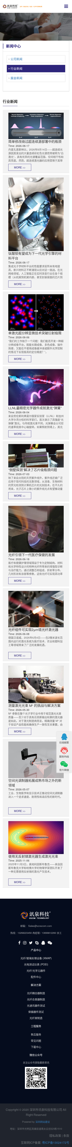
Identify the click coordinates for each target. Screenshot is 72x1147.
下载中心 (36, 1047)
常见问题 (36, 1040)
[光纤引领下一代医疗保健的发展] (36, 529)
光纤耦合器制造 (36, 993)
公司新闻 (16, 59)
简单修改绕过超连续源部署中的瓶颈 (34, 141)
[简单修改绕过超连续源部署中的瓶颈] (36, 125)
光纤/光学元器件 (36, 970)
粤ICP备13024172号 (55, 1142)
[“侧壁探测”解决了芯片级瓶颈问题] (36, 455)
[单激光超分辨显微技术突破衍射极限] (36, 312)
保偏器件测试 (36, 1012)
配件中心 (36, 977)
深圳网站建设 (42, 1121)
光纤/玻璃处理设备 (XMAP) (36, 958)
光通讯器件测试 (36, 1005)
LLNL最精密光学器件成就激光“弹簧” (35, 407)
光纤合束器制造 (36, 999)
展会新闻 (16, 78)
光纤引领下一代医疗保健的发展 (31, 554)
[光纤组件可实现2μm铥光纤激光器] (36, 608)
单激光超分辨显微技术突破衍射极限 (34, 332)
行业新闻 (16, 68)
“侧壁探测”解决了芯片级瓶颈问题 (32, 469)
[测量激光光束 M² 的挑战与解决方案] (36, 684)
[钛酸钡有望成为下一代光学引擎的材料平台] (36, 214)
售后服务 (36, 1034)
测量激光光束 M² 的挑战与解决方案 (34, 705)
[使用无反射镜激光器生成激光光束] (36, 837)
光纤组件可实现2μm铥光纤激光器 (33, 629)
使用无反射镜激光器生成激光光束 (33, 856)
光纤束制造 (36, 1018)
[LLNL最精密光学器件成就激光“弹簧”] (36, 387)
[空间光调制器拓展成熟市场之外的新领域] (36, 759)
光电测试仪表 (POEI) (36, 964)
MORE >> (19, 167)
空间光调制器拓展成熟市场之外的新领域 (34, 782)
